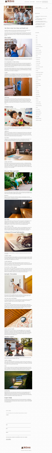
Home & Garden (38, 79)
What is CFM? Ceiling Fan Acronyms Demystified (41, 16)
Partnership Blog (38, 103)
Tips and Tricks (38, 114)
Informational (38, 83)
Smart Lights (38, 109)
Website (7, 432)
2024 (36, 42)
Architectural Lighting (39, 46)
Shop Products (45, 1)
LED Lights (37, 90)
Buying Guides (27, 1)
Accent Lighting (38, 44)
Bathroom (37, 48)
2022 (36, 39)
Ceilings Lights (38, 63)
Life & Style (37, 92)
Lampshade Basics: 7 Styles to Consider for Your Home (40, 26)
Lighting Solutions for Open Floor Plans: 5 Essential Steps (40, 19)
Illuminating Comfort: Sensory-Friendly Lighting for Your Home (40, 24)
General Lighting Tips (39, 74)
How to (37, 81)
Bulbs (37, 55)
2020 (36, 35)
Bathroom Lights (38, 50)
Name (7, 424)
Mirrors (37, 98)
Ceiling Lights (38, 61)
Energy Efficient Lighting (39, 72)
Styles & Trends (32, 1)
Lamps (37, 87)
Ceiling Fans (38, 59)
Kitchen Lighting (38, 85)
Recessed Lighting (38, 105)
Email (7, 428)
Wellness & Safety (39, 1)
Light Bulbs (37, 94)
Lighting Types (38, 96)
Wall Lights (37, 116)
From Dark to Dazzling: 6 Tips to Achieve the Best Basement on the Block (41, 21)
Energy (37, 70)
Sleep (37, 107)
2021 (36, 37)
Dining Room (38, 68)
